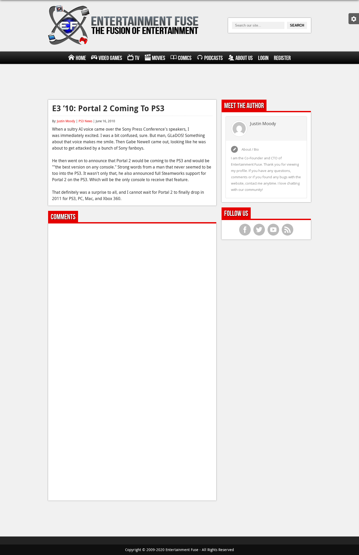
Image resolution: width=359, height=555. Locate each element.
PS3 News (85, 121)
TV (137, 58)
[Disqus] (132, 293)
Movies (158, 58)
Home (81, 58)
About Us (244, 58)
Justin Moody (66, 121)
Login (263, 58)
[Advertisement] (179, 81)
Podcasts (213, 58)
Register (282, 58)
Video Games (110, 58)
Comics (185, 58)
